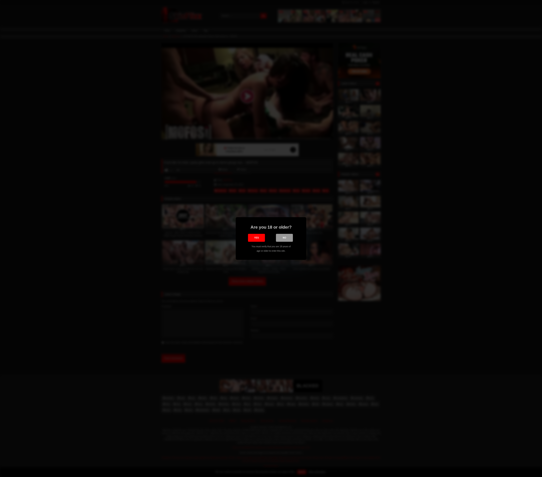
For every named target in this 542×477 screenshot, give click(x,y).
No (284, 238)
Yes (256, 238)
